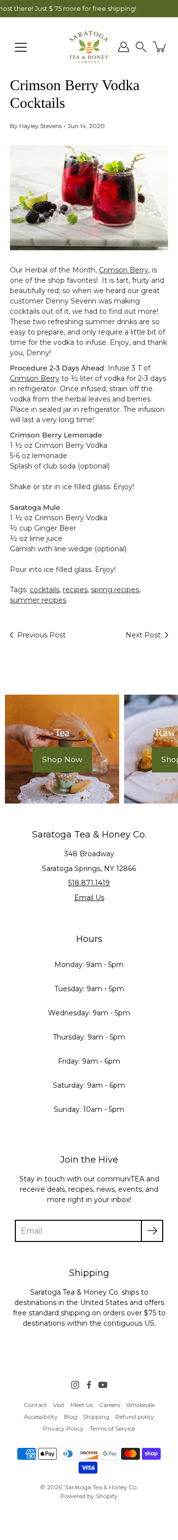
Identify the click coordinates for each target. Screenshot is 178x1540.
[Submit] (152, 1231)
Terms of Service (112, 1428)
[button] (140, 46)
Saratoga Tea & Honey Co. (101, 1487)
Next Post (143, 635)
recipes (75, 589)
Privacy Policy (63, 1428)
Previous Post (41, 635)
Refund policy (134, 1416)
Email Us (89, 897)
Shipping (96, 1416)
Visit (59, 1404)
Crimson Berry (123, 270)
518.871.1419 (89, 882)
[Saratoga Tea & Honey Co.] (89, 46)
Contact (35, 1404)
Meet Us (82, 1404)
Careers (109, 1404)
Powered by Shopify (89, 1496)
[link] (35, 1404)
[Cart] (160, 47)
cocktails (44, 589)
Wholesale (140, 1404)
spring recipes (115, 589)
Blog (70, 1416)
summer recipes (38, 600)
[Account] (124, 47)
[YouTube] (102, 1385)
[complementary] (89, 8)
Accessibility (41, 1416)
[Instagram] (75, 1385)
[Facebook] (89, 1385)
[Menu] (21, 47)
